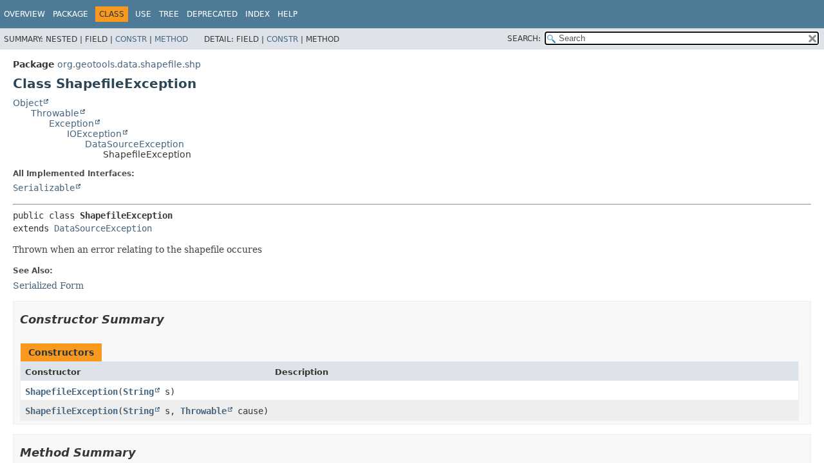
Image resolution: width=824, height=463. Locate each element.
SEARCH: (524, 38)
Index (257, 14)
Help (287, 14)
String (138, 391)
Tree (169, 14)
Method (171, 39)
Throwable (55, 113)
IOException (94, 134)
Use (143, 14)
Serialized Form (48, 285)
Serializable (44, 188)
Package (70, 14)
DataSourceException (134, 144)
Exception (71, 123)
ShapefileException (71, 391)
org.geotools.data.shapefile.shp (129, 64)
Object (27, 103)
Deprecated (212, 14)
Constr (131, 39)
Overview (24, 14)
